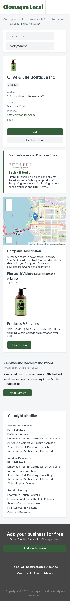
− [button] (9, 207)
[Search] (60, 41)
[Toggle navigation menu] (64, 7)
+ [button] (9, 202)
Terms (38, 573)
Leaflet (32, 243)
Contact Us (24, 573)
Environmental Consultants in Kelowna (31, 499)
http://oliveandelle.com (21, 114)
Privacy (48, 573)
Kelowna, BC (37, 19)
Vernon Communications (22, 470)
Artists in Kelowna (18, 511)
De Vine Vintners (17, 434)
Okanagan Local (13, 19)
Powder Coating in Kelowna (24, 503)
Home (15, 566)
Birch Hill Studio (16, 430)
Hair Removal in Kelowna (22, 507)
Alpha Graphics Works (20, 483)
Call (35, 131)
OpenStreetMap (46, 243)
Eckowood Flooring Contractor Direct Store (33, 438)
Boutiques (58, 19)
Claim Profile (19, 345)
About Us (52, 566)
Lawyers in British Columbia (24, 494)
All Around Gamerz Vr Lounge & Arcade (31, 442)
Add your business (35, 548)
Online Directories (33, 566)
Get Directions (35, 140)
